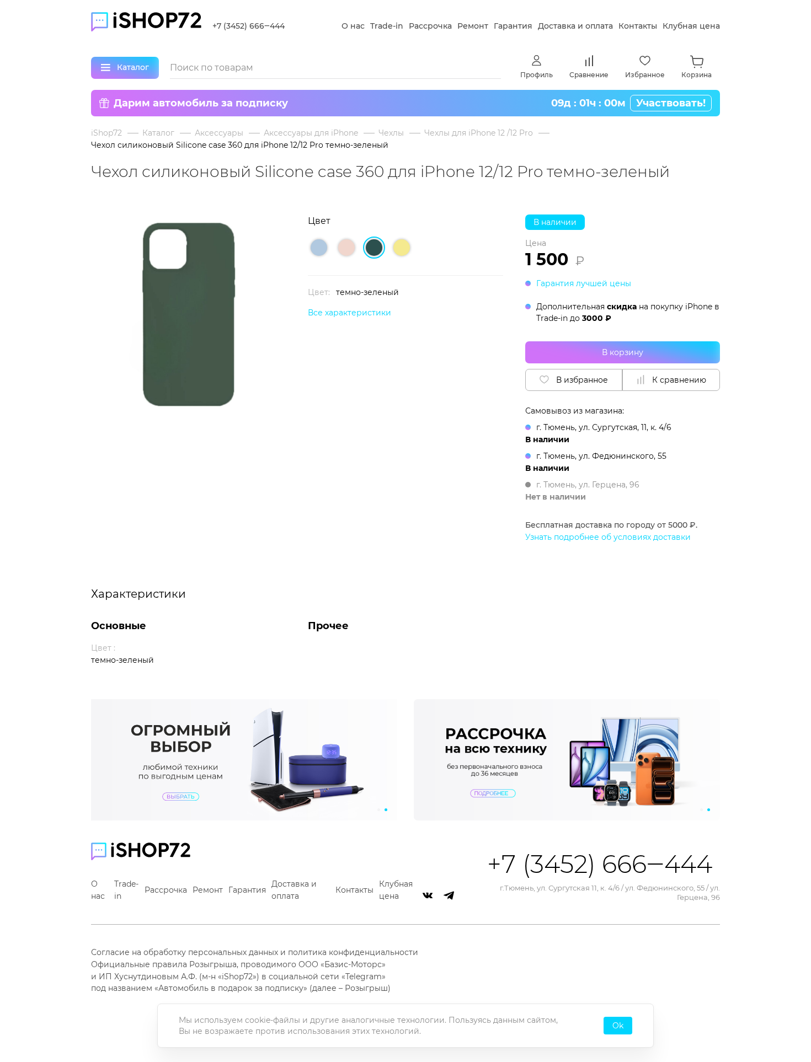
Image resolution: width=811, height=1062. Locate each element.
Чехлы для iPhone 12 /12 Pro (478, 133)
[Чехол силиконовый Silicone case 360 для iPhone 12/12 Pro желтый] (402, 248)
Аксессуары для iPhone (311, 133)
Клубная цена (691, 26)
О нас (353, 26)
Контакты (637, 26)
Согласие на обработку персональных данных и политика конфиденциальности (254, 952)
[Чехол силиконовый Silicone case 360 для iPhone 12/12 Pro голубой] (319, 248)
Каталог (158, 133)
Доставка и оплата (575, 26)
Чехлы (391, 133)
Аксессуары (219, 133)
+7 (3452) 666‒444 (248, 26)
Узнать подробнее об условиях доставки (608, 537)
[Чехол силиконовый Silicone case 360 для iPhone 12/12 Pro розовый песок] (346, 248)
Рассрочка (430, 26)
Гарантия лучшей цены (583, 283)
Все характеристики (349, 313)
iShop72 (106, 133)
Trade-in (386, 26)
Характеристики (138, 593)
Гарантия (513, 26)
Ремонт (472, 26)
